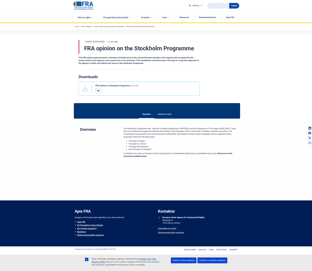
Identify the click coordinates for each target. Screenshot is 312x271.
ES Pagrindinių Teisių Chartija (90, 225)
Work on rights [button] (84, 17)
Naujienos (81, 232)
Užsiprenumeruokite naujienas (90, 235)
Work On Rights (86, 26)
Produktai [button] (145, 17)
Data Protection (221, 249)
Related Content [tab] (164, 114)
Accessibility (233, 249)
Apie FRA (230, 17)
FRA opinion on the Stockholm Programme (140, 26)
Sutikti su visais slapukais (184, 260)
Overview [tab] (146, 114)
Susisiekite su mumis (167, 228)
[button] (309, 128)
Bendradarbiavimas (207, 17)
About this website (190, 249)
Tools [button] (164, 17)
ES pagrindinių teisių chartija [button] (115, 17)
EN (98, 91)
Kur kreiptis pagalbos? (87, 228)
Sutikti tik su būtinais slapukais (212, 260)
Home (77, 26)
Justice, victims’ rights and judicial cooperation (109, 26)
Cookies (211, 249)
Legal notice (202, 249)
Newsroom (184, 17)
